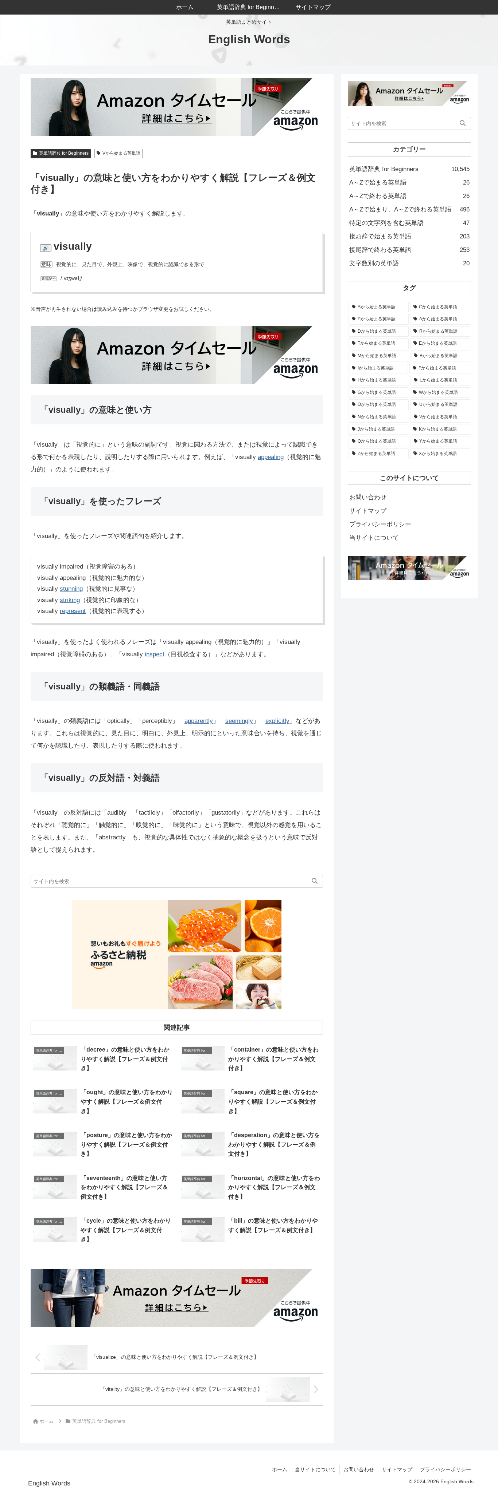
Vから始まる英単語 (121, 153)
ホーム (279, 1469)
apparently (198, 720)
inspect (154, 654)
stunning (71, 588)
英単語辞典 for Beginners (64, 153)
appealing (271, 457)
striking (70, 600)
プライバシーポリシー (380, 524)
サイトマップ (367, 510)
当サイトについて (374, 537)
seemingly (239, 720)
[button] (314, 881)
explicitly (277, 720)
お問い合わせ (367, 497)
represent (73, 611)
